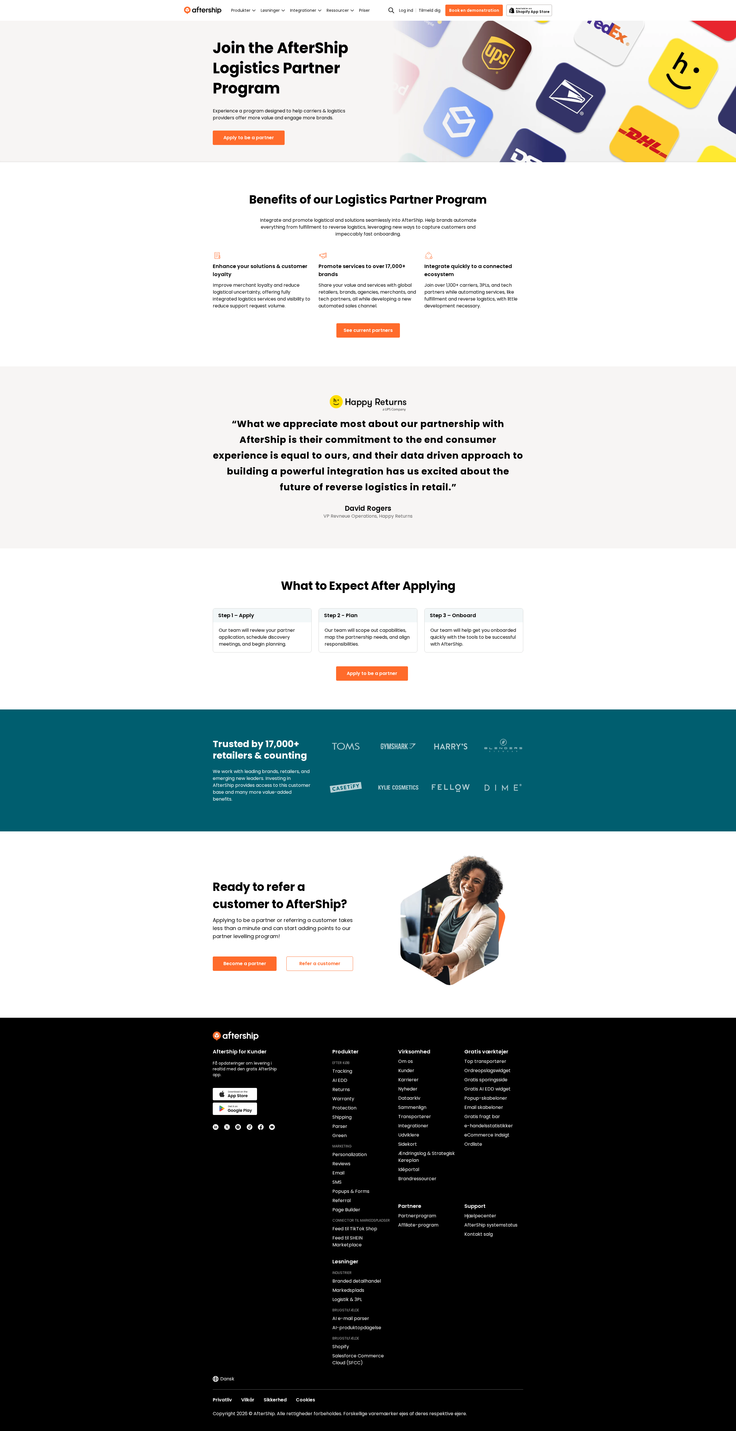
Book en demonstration (474, 10)
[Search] (391, 10)
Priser (364, 10)
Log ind (406, 10)
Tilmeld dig (429, 10)
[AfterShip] (204, 10)
